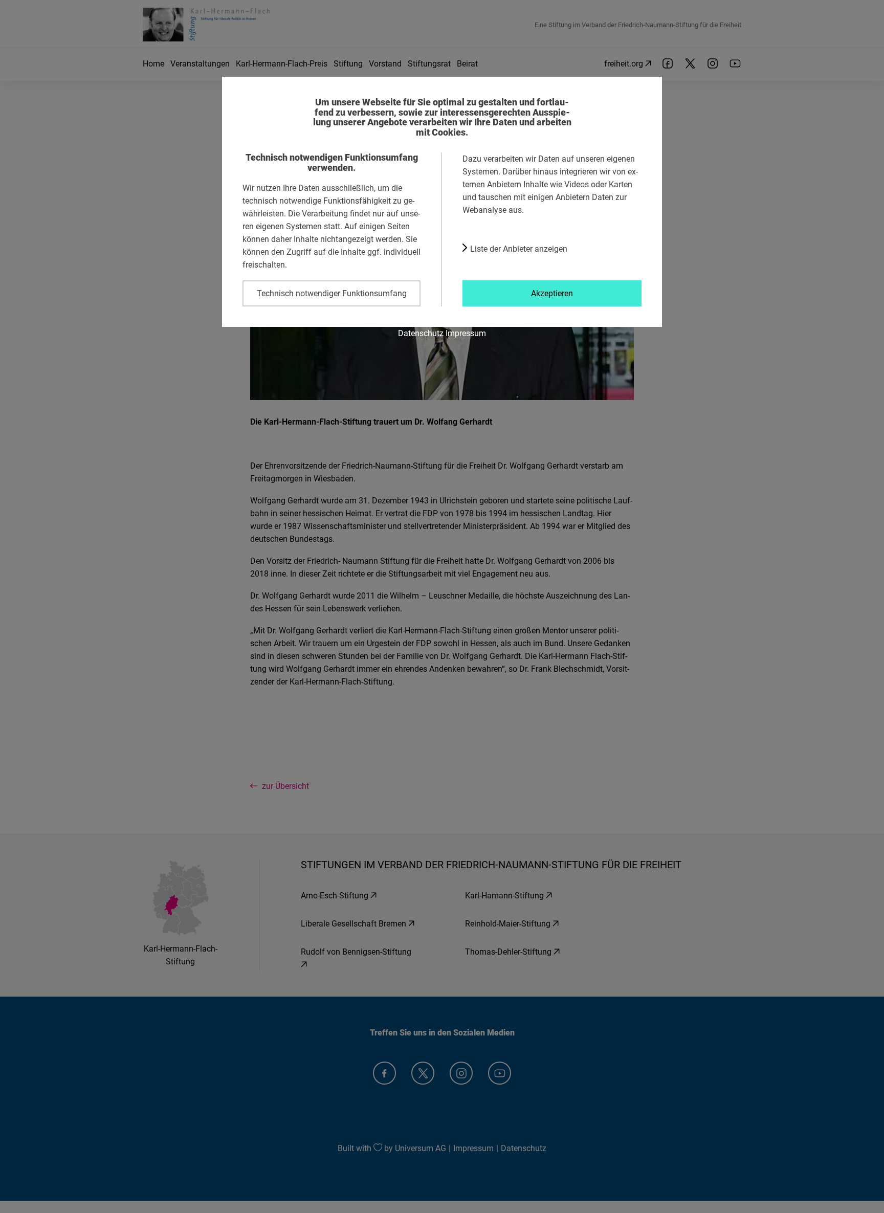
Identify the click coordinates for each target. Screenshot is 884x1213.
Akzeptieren (552, 293)
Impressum (466, 333)
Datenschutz (421, 333)
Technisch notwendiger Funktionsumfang (332, 293)
